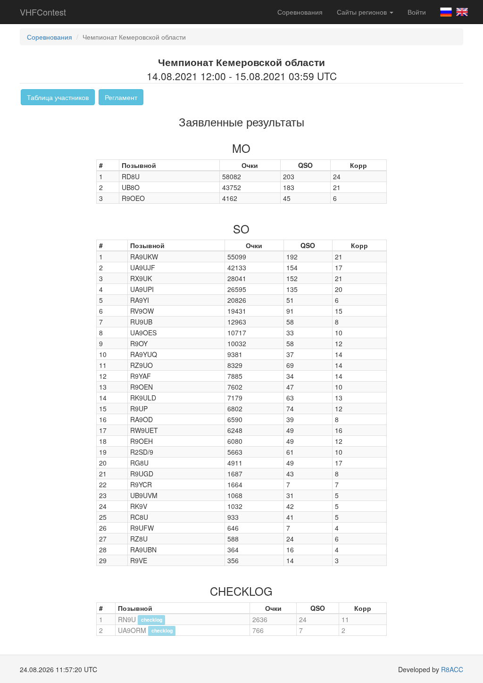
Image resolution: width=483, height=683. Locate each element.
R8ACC (452, 669)
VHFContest (43, 12)
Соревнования (300, 12)
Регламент (121, 97)
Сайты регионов (363, 12)
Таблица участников (58, 97)
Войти (417, 12)
